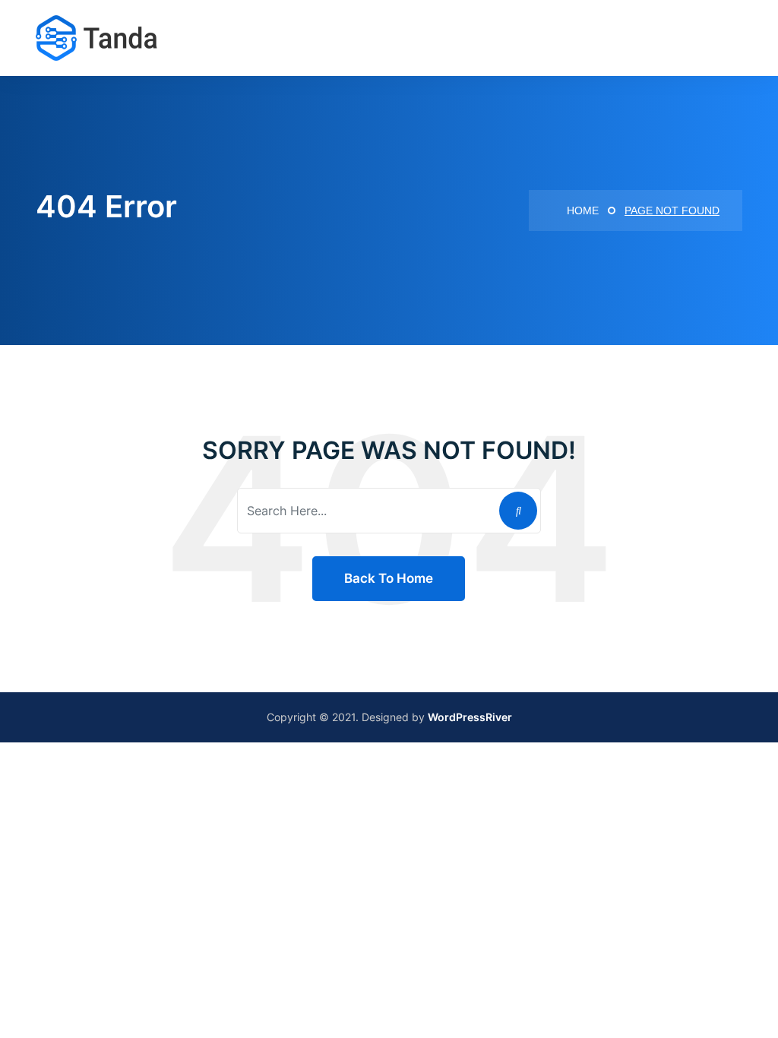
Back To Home (388, 578)
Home (581, 210)
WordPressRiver (470, 716)
